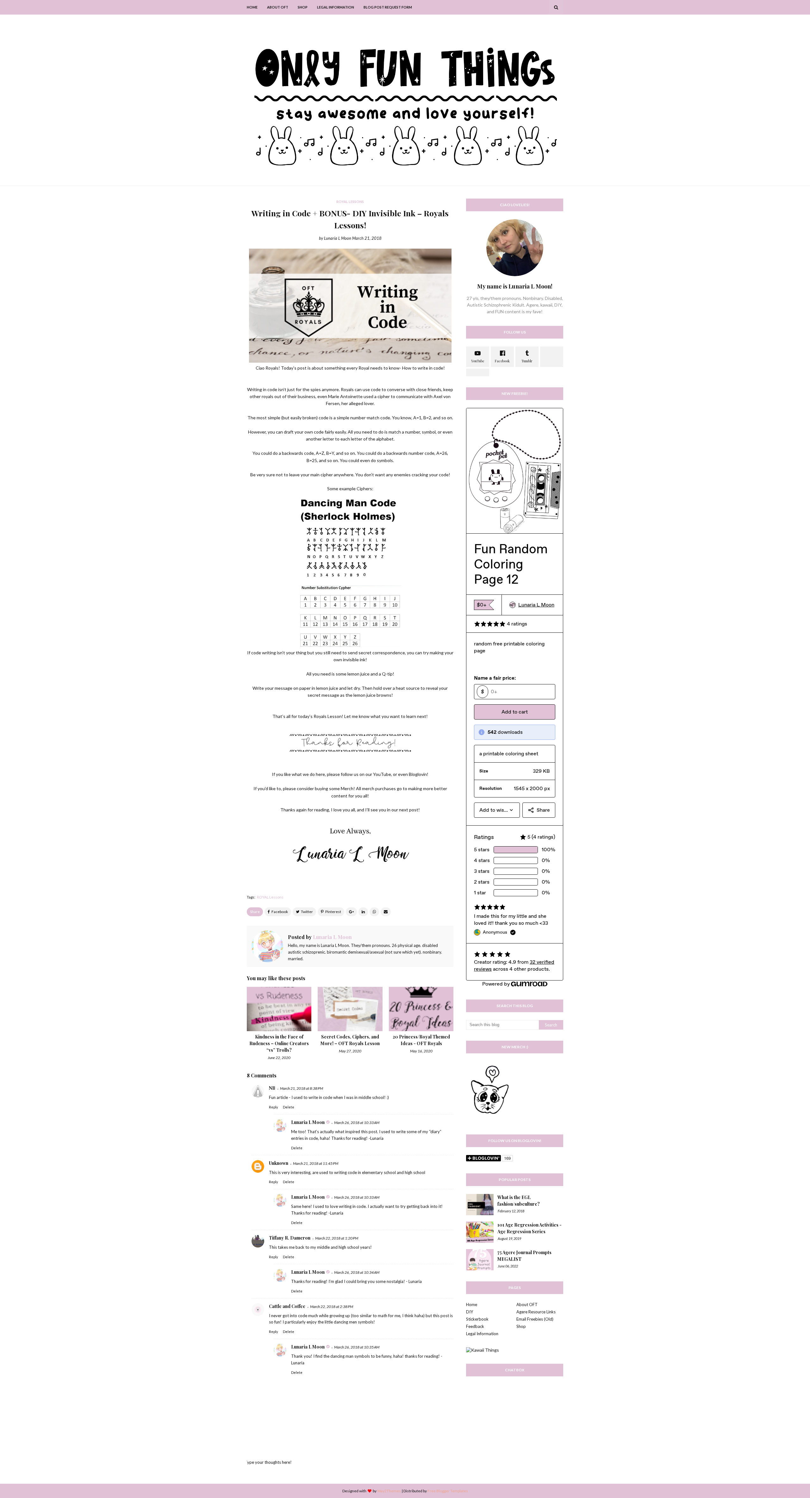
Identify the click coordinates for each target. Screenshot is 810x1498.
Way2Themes (389, 1490)
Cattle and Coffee (287, 1306)
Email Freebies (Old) (534, 1319)
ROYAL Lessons (270, 897)
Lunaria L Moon (337, 238)
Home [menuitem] (252, 7)
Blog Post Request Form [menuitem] (388, 7)
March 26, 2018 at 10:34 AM (356, 1272)
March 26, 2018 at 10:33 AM (356, 1122)
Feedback (475, 1326)
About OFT (527, 1304)
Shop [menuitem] (303, 7)
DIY (469, 1311)
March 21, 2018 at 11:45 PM (315, 1163)
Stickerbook (477, 1319)
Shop (521, 1326)
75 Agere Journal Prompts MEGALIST (524, 1255)
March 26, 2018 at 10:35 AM (356, 1347)
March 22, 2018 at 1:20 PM (336, 1238)
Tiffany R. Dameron (289, 1238)
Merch (347, 788)
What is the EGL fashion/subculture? (518, 1200)
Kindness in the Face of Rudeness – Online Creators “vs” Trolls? (279, 1043)
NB (272, 1088)
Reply (273, 1107)
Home (471, 1304)
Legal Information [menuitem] (335, 7)
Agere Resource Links (536, 1311)
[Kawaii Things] (482, 1350)
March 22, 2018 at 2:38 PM (331, 1306)
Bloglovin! (418, 774)
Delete (288, 1107)
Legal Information (482, 1333)
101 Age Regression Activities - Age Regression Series (529, 1228)
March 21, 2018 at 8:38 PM (301, 1088)
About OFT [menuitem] (277, 7)
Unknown (278, 1163)
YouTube (382, 774)
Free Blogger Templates (447, 1490)
